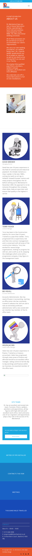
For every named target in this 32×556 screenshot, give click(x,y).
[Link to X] (21, 554)
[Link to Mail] (28, 554)
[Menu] (29, 6)
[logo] (13, 5)
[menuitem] (29, 6)
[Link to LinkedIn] (26, 554)
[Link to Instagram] (23, 554)
